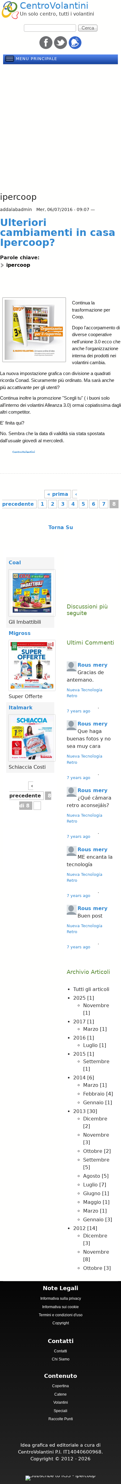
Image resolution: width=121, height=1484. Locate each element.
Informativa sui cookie (60, 1307)
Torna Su (60, 527)
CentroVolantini (54, 5)
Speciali (60, 1411)
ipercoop (18, 265)
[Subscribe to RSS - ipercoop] (60, 1476)
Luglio (90, 1045)
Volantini (60, 1402)
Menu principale (36, 58)
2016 (79, 1038)
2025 (79, 998)
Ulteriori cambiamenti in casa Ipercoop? (57, 232)
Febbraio (94, 1094)
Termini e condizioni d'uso (61, 1315)
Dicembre (95, 1119)
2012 (79, 1228)
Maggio (92, 1202)
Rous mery (92, 665)
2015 (79, 1054)
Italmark (21, 708)
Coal (15, 563)
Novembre (96, 1005)
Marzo (90, 1029)
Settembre (96, 1061)
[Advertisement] (60, 128)
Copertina (60, 1386)
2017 (79, 1022)
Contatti (60, 1351)
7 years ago (78, 711)
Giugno (92, 1193)
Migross (20, 633)
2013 (79, 1111)
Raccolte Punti (60, 1419)
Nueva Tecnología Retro (84, 693)
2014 (79, 1078)
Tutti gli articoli (91, 989)
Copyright (60, 1323)
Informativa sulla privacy (60, 1298)
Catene (60, 1394)
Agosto (91, 1176)
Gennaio (93, 1103)
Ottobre (92, 1151)
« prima (57, 494)
